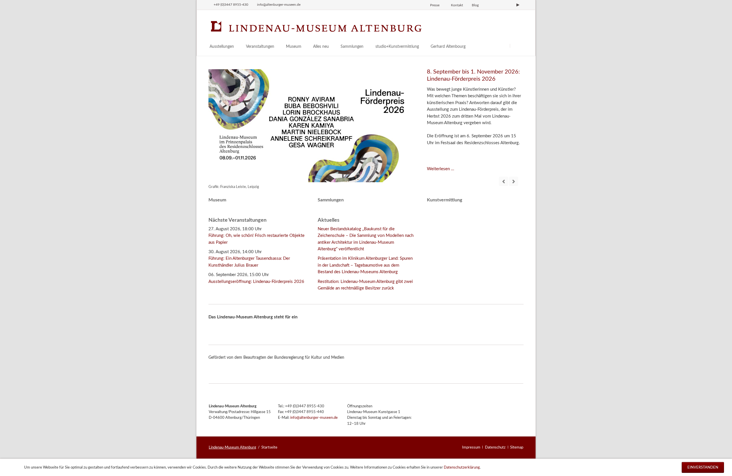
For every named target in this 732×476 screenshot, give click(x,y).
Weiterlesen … (440, 169)
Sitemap (516, 447)
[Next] (513, 181)
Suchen (517, 45)
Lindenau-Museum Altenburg (232, 447)
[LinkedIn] (508, 5)
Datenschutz (495, 447)
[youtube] (518, 5)
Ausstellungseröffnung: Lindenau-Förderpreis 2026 (256, 281)
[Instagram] (489, 5)
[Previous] (503, 181)
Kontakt (457, 5)
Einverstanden (702, 467)
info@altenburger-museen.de (314, 418)
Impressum (471, 447)
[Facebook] (499, 5)
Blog (475, 5)
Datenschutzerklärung (462, 467)
